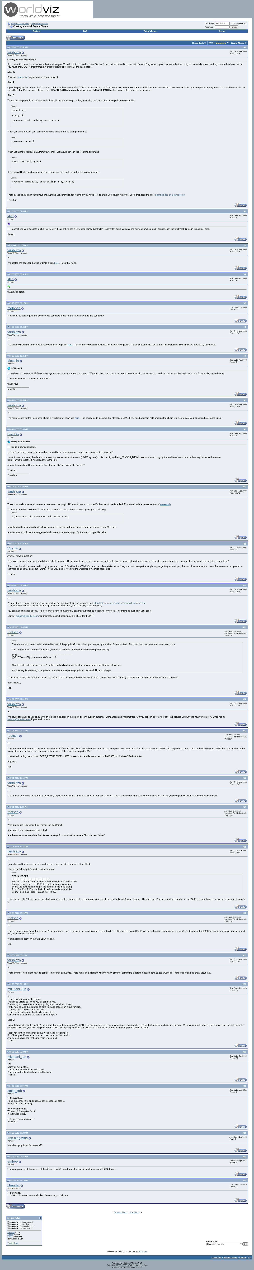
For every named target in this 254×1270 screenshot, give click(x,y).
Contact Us (216, 1257)
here (56, 263)
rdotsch (12, 632)
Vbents (12, 548)
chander (13, 1185)
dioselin (13, 361)
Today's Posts (150, 31)
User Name (209, 23)
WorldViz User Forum (20, 24)
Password (209, 27)
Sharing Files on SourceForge (170, 195)
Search (222, 31)
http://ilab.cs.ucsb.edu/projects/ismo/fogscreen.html (120, 603)
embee (12, 1161)
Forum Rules (12, 1243)
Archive (242, 1257)
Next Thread (135, 1212)
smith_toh (14, 1091)
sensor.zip (23, 77)
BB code (11, 1233)
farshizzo (14, 52)
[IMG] (9, 1237)
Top (249, 1257)
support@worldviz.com (27, 616)
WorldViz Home (230, 1257)
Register (36, 31)
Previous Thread (121, 1212)
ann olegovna (17, 1138)
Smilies (10, 1235)
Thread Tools (198, 43)
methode (14, 308)
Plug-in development (39, 24)
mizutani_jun (16, 989)
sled (10, 216)
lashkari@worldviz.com (19, 719)
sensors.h (165, 504)
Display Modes (237, 43)
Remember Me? (240, 24)
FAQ (85, 31)
